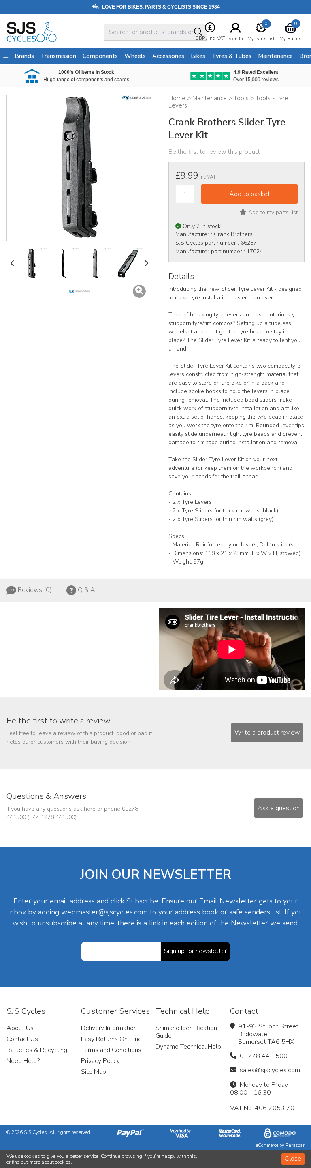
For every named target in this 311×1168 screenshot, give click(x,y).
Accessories (168, 56)
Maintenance (275, 56)
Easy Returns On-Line (111, 1039)
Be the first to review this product (214, 151)
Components (100, 56)
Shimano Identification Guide (186, 1032)
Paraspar (295, 1145)
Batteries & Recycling (36, 1049)
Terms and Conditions (111, 1049)
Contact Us (22, 1039)
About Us (20, 1028)
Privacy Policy (100, 1060)
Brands (24, 56)
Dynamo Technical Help (188, 1046)
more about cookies (50, 1162)
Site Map (93, 1071)
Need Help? (23, 1060)
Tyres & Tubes (231, 56)
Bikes (198, 56)
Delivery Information (109, 1028)
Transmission (58, 56)
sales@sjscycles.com (270, 1070)
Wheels (135, 56)
